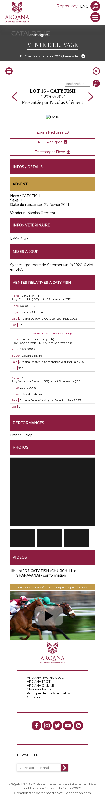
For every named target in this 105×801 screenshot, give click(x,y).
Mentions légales (40, 689)
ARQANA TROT (38, 681)
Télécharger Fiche (50, 152)
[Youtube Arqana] (68, 725)
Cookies (33, 697)
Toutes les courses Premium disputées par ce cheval (52, 587)
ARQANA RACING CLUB (45, 677)
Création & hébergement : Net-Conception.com (52, 793)
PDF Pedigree (50, 142)
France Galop (21, 435)
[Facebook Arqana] (36, 725)
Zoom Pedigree (50, 132)
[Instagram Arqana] (47, 725)
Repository (67, 6)
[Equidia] (52, 615)
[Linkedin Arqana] (78, 725)
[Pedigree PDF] (52, 117)
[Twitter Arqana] (57, 725)
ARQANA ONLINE (40, 685)
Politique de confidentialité (48, 693)
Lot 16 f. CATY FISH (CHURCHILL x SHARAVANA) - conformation (46, 573)
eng (84, 6)
